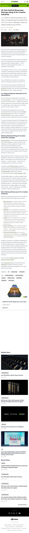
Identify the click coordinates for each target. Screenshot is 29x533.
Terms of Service (9, 526)
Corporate (4, 424)
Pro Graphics (21, 271)
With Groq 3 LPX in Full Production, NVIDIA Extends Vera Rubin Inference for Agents (12, 401)
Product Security (16, 528)
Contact (24, 528)
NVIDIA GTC (4, 264)
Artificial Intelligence (9, 275)
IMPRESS (6, 209)
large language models (20, 173)
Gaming (3, 463)
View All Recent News (22, 504)
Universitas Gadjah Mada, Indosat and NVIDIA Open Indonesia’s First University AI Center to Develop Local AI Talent (13, 453)
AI (8, 271)
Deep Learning (14, 271)
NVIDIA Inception (14, 166)
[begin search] (4, 1)
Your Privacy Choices (18, 524)
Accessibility (19, 526)
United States (14, 521)
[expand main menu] (2, 1)
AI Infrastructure (5, 474)
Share (17, 29)
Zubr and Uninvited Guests (10, 232)
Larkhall (5, 217)
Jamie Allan (11, 27)
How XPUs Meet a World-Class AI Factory (11, 476)
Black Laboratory (8, 201)
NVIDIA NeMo (6, 171)
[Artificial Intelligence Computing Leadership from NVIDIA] (14, 1)
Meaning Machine (5, 140)
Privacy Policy (7, 524)
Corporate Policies (6, 528)
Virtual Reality (11, 280)
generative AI (4, 88)
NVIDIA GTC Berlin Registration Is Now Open (14, 301)
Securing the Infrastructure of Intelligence (12, 426)
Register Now (5, 307)
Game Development (19, 275)
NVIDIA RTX (4, 280)
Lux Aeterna (7, 99)
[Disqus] (14, 329)
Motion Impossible (8, 225)
